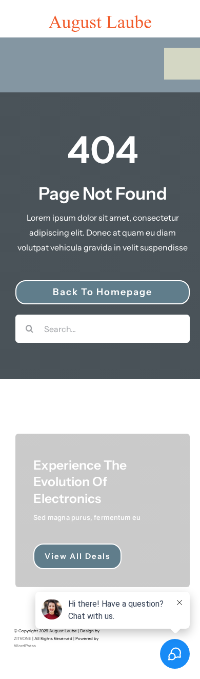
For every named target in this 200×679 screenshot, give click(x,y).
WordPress (25, 645)
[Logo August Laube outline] (100, 19)
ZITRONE (22, 638)
